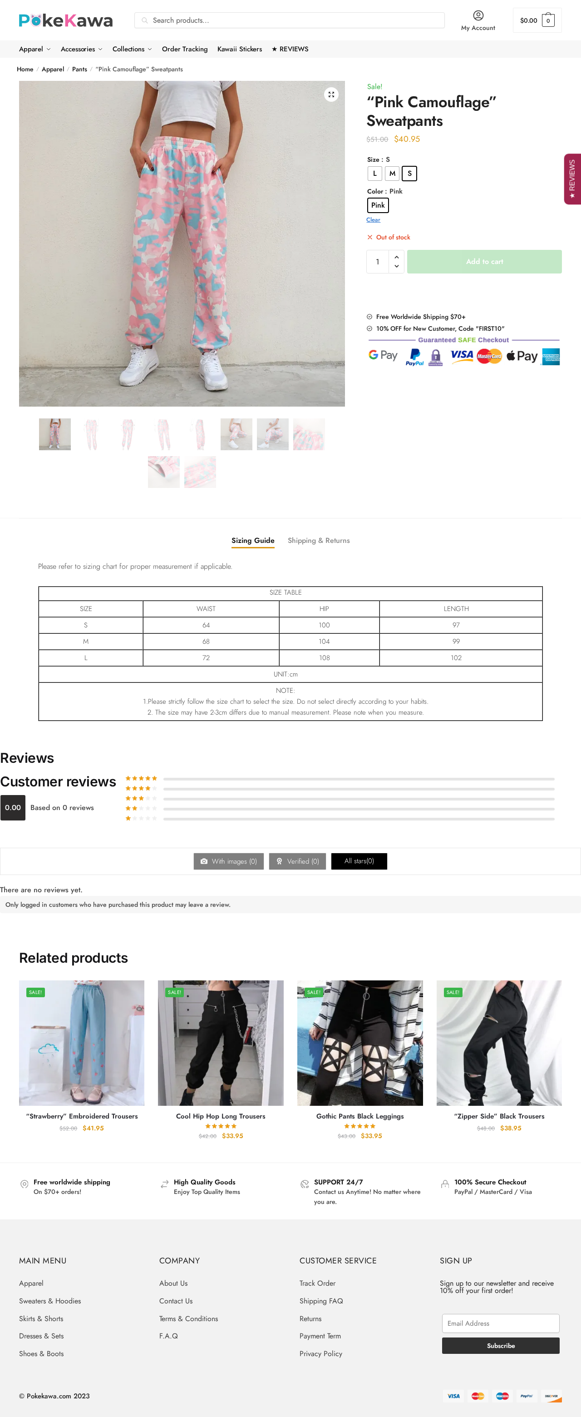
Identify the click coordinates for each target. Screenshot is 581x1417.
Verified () (302, 861)
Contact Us (175, 1301)
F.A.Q (168, 1336)
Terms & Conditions (188, 1318)
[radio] (375, 173)
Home (25, 69)
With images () (233, 861)
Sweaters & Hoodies (50, 1301)
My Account (478, 27)
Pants (79, 69)
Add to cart (484, 261)
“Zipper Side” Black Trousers (499, 1116)
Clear (373, 219)
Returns (310, 1318)
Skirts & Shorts (41, 1318)
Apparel (53, 69)
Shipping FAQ (321, 1301)
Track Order (317, 1283)
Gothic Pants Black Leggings (360, 1116)
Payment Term (320, 1336)
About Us (173, 1283)
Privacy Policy (321, 1353)
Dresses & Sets (41, 1336)
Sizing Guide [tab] (253, 540)
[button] (331, 94)
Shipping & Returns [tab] (319, 540)
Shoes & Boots (41, 1353)
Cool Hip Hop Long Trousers (221, 1116)
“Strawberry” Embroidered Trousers (82, 1116)
